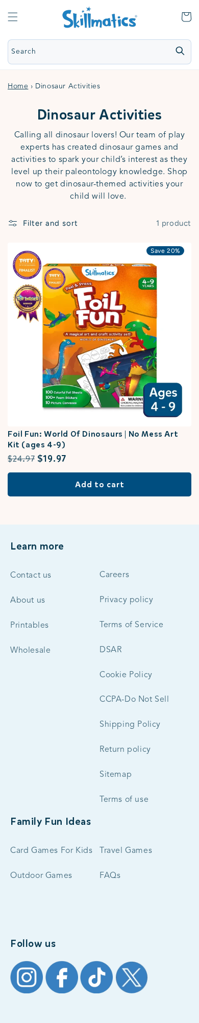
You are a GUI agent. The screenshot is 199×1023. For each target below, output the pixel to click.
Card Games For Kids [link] (51, 851)
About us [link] (27, 601)
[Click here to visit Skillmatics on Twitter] (131, 992)
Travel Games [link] (126, 851)
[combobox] (71, 51)
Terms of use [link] (124, 800)
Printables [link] (29, 626)
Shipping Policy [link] (130, 725)
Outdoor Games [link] (41, 876)
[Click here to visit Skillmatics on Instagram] (27, 992)
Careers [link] (114, 575)
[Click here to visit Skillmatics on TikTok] (97, 992)
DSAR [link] (110, 650)
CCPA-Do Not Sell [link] (134, 700)
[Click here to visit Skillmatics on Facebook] (63, 992)
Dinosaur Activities (99, 115)
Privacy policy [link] (126, 600)
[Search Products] (179, 51)
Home (18, 86)
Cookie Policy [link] (126, 675)
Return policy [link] (125, 750)
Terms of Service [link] (132, 625)
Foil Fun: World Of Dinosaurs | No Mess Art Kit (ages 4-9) (93, 439)
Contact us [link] (31, 576)
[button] (13, 17)
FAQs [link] (110, 876)
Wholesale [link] (30, 651)
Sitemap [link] (116, 775)
